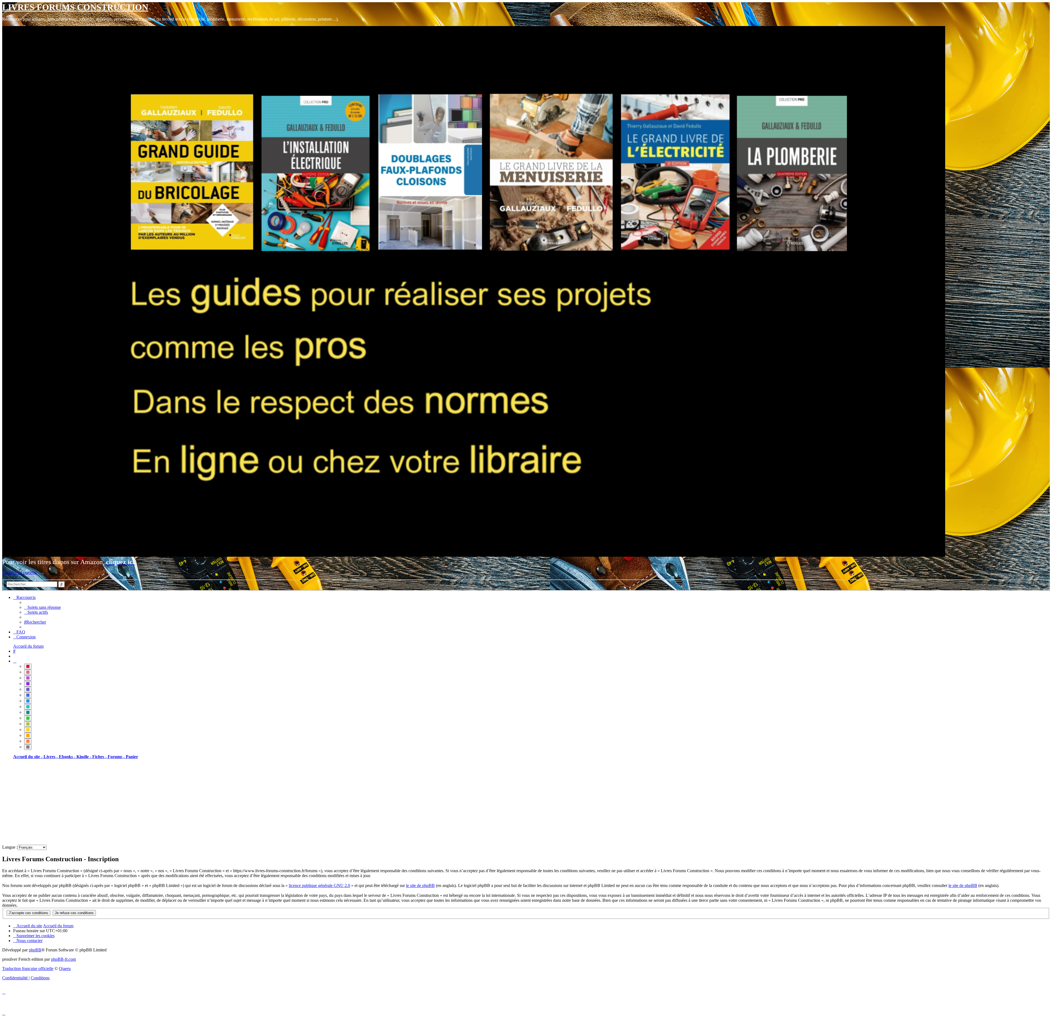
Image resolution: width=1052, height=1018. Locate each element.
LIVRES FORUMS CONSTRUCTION (75, 7)
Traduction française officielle (27, 968)
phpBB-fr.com (63, 959)
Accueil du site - (28, 756)
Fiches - (100, 756)
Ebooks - (67, 756)
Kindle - (84, 756)
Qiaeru (65, 968)
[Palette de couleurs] (14, 661)
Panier (132, 756)
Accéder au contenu (19, 572)
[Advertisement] (166, 802)
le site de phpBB (420, 885)
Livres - (51, 756)
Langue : (10, 847)
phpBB (35, 950)
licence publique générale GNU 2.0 (319, 885)
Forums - (117, 756)
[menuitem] (42, 607)
